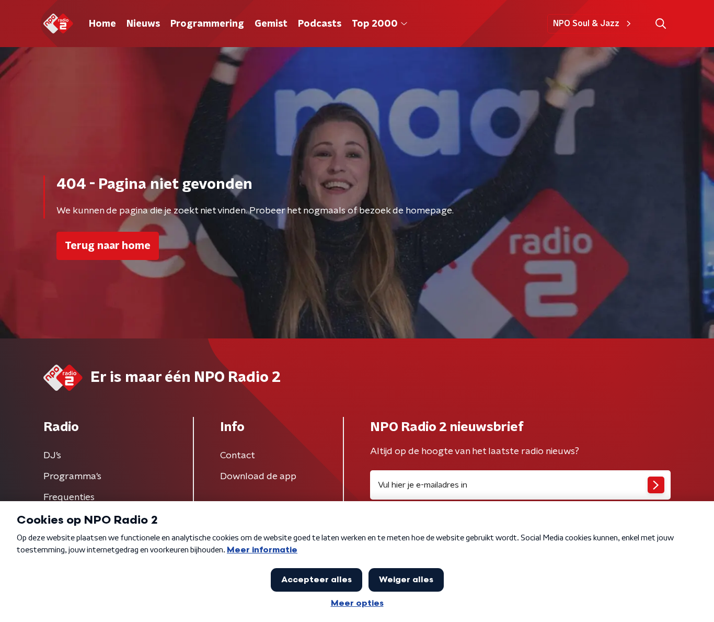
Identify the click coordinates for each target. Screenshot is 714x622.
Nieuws (143, 24)
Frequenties (69, 497)
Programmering (207, 24)
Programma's (72, 476)
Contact (237, 455)
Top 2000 (375, 24)
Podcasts (319, 24)
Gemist (271, 24)
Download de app (258, 476)
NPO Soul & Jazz (586, 23)
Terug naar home (108, 246)
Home (102, 24)
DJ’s (52, 455)
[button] (660, 23)
